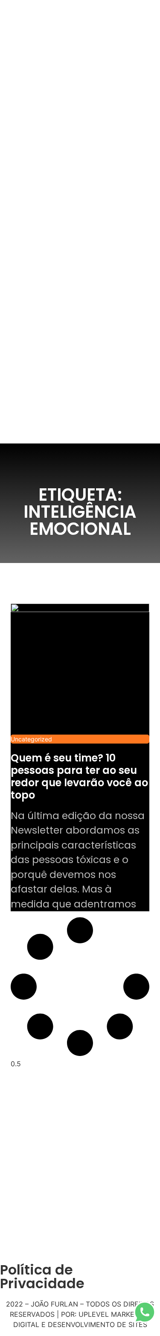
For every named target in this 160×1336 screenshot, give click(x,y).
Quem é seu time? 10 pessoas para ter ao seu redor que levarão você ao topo (79, 776)
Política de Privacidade (42, 1276)
